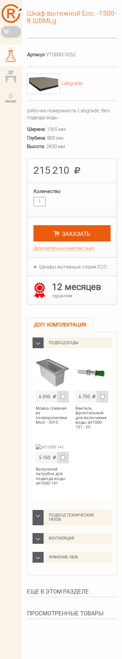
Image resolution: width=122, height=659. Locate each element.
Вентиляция (61, 538)
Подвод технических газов (71, 517)
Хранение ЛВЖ (63, 557)
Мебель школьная (12, 77)
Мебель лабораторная (12, 56)
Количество (47, 191)
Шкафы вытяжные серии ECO (73, 267)
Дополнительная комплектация (64, 248)
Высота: (36, 146)
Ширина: (36, 129)
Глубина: (36, 138)
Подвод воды (63, 342)
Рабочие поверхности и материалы (12, 98)
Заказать (76, 233)
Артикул (36, 55)
